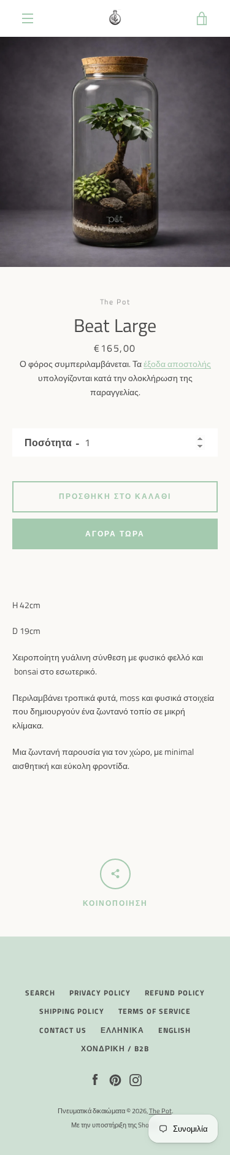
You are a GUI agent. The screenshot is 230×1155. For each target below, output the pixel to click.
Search (40, 993)
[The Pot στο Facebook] (95, 1079)
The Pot (160, 1110)
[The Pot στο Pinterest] (115, 1079)
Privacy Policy (100, 993)
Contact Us (62, 1030)
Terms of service (154, 1011)
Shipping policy (71, 1011)
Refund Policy (175, 993)
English (174, 1030)
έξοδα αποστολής (177, 363)
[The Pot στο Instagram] (135, 1079)
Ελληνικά (122, 1030)
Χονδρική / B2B (115, 1048)
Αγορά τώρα (115, 533)
